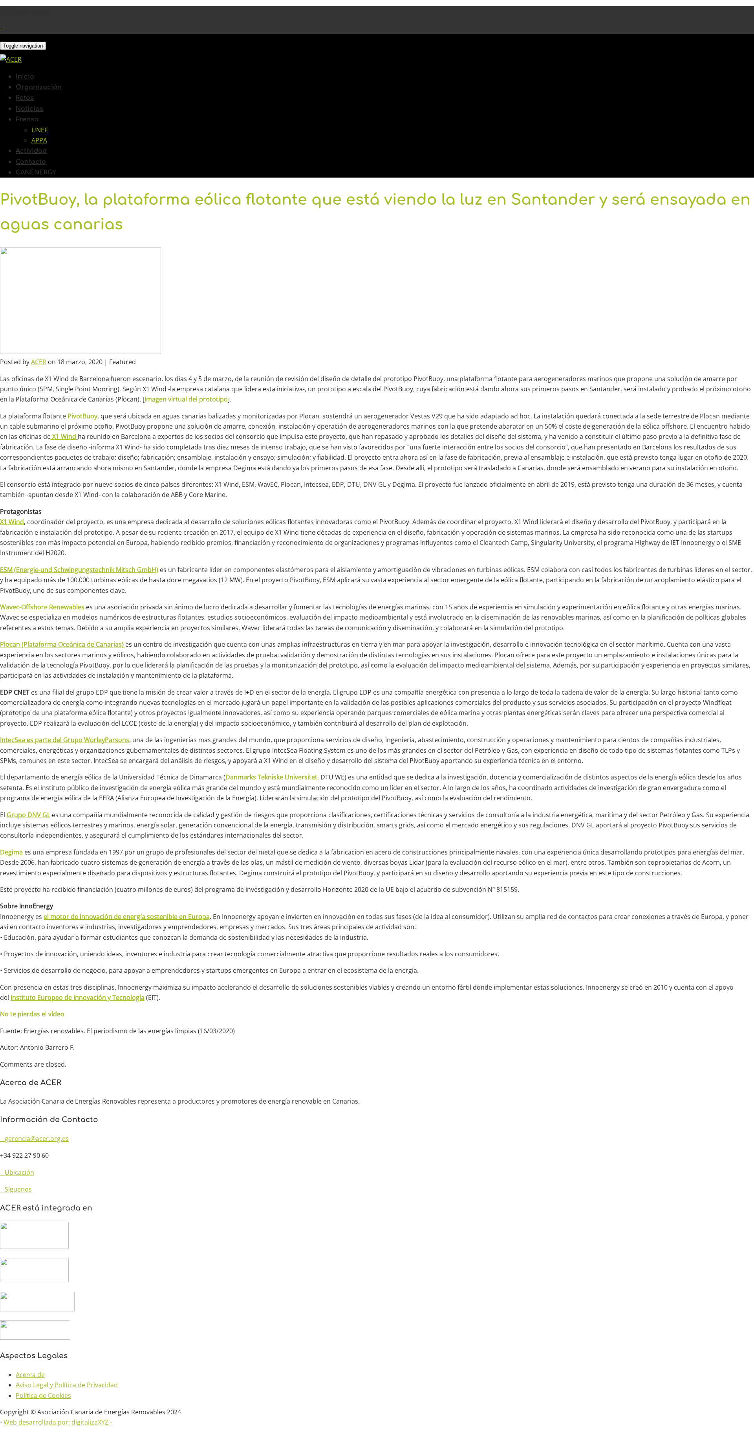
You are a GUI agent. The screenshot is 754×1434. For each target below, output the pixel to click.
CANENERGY (36, 172)
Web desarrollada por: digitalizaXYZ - (58, 1422)
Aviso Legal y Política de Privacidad (67, 1385)
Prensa (27, 119)
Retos (25, 97)
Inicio (25, 76)
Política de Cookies (43, 1395)
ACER (38, 362)
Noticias (29, 108)
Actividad (31, 150)
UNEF (39, 130)
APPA (39, 140)
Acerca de (30, 1374)
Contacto (31, 161)
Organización (39, 87)
